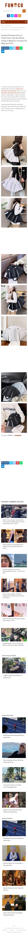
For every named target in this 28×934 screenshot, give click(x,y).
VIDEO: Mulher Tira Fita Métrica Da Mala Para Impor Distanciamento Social (13, 546)
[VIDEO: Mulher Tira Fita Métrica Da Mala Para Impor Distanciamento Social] (14, 536)
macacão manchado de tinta (10, 93)
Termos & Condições (21, 930)
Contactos (11, 930)
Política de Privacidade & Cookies (14, 932)
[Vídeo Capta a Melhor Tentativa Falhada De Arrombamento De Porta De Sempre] (14, 585)
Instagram (18, 435)
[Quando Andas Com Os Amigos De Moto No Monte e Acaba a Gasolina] (14, 634)
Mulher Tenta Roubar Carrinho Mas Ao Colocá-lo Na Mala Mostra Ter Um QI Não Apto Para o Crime (14, 521)
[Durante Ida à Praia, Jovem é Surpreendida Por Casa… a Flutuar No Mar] (14, 560)
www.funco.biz (20, 928)
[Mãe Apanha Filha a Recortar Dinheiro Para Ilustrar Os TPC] (14, 610)
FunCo (6, 928)
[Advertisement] (14, 70)
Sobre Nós (4, 930)
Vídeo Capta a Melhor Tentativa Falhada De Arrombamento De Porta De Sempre (13, 595)
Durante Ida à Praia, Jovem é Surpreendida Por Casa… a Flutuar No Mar (14, 571)
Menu (3, 22)
